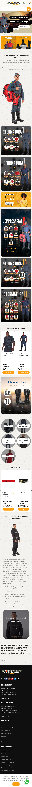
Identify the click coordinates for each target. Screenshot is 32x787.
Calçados (3, 736)
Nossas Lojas (5, 756)
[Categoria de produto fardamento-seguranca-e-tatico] (23, 441)
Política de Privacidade (7, 762)
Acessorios (4, 739)
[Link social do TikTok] (18, 679)
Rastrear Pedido (5, 751)
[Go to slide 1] (13, 29)
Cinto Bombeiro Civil (8, 354)
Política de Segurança (7, 765)
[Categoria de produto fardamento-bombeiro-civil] (23, 426)
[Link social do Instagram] (9, 679)
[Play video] (16, 628)
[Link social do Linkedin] (15, 679)
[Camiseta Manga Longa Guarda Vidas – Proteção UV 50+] (23, 341)
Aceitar (16, 784)
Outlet (3, 741)
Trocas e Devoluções (7, 767)
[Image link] (16, 140)
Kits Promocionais (6, 733)
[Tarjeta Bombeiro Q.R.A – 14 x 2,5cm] (8, 480)
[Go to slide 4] (18, 29)
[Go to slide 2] (15, 29)
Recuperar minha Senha (7, 770)
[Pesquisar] (29, 9)
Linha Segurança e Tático (8, 727)
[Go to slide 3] (16, 29)
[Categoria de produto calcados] (8, 426)
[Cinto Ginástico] (23, 480)
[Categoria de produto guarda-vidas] (8, 456)
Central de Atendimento (7, 759)
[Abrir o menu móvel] (2, 3)
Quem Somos (5, 753)
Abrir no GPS (5, 698)
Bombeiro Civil (5, 725)
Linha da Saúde (5, 730)
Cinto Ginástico (22, 493)
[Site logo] (16, 3)
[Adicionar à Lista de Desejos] (14, 332)
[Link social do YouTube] (12, 679)
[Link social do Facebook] (6, 679)
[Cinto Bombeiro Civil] (8, 341)
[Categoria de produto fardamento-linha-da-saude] (8, 441)
